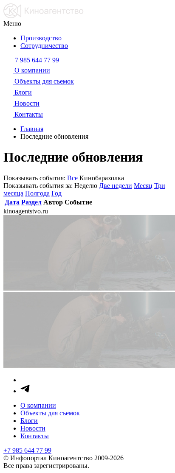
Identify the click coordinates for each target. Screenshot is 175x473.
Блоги (29, 420)
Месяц (143, 185)
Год (56, 193)
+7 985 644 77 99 (27, 450)
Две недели (115, 185)
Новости (32, 428)
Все (72, 178)
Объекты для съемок (50, 413)
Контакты (34, 435)
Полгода (37, 193)
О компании (38, 405)
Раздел (31, 202)
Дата (12, 202)
